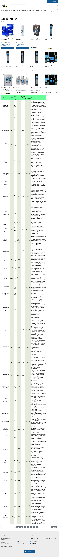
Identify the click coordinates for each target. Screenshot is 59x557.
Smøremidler (24, 10)
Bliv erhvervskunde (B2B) (49, 5)
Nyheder (32, 5)
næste (54, 527)
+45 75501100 (30, 551)
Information (37, 5)
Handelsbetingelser (21, 543)
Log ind (47, 539)
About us (19, 545)
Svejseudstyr (32, 10)
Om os (18, 538)
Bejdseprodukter (5, 10)
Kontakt (42, 5)
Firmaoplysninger (20, 539)
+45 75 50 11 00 (52, 1)
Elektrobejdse (39, 10)
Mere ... (45, 10)
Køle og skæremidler (15, 10)
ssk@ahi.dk (6, 545)
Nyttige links (19, 541)
